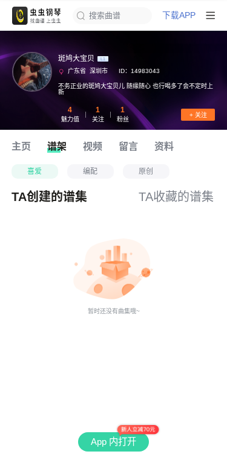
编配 (90, 171)
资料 (164, 146)
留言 (128, 146)
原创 (146, 171)
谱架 (57, 146)
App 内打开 (113, 441)
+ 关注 (198, 115)
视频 (92, 146)
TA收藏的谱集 (176, 196)
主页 (21, 146)
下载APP (179, 15)
